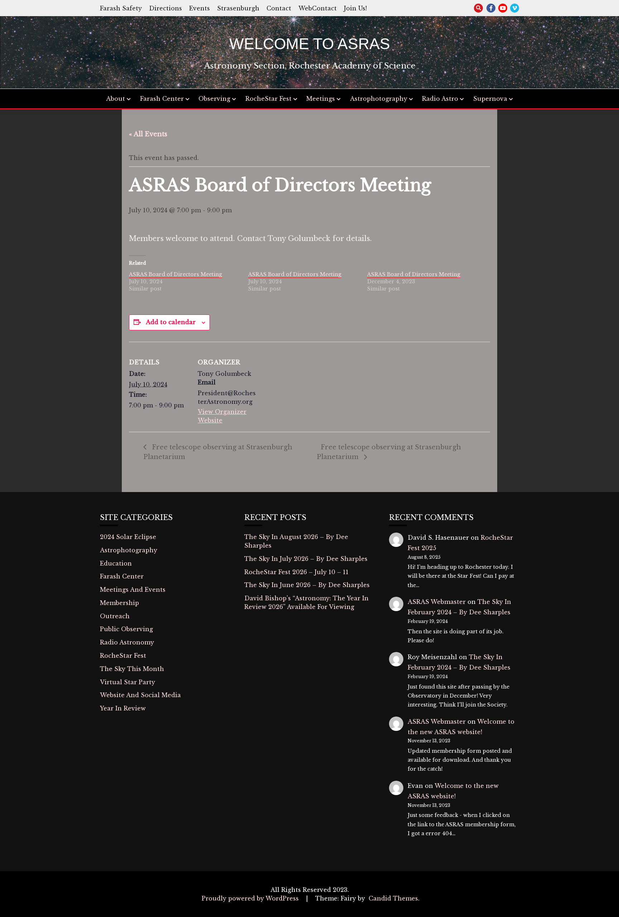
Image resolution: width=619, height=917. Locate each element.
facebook (490, 8)
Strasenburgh (238, 8)
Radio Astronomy (127, 642)
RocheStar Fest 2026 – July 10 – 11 (296, 572)
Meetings (320, 98)
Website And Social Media (140, 695)
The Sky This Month (132, 668)
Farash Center (162, 98)
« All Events (148, 134)
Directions (165, 8)
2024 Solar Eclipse (128, 536)
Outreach (115, 616)
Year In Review (123, 708)
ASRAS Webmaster (437, 601)
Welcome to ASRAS (309, 43)
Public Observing (126, 629)
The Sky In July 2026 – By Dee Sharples (306, 558)
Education (116, 563)
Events (199, 8)
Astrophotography (378, 98)
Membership (119, 602)
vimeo (514, 8)
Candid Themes (393, 898)
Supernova (490, 98)
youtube (502, 8)
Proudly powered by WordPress (251, 898)
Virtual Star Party (127, 682)
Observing (214, 98)
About (115, 98)
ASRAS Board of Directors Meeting (175, 274)
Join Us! (355, 8)
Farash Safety (121, 8)
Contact (279, 8)
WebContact (317, 8)
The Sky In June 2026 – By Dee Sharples (307, 585)
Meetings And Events (132, 589)
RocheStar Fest (268, 98)
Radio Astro (440, 98)
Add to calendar (171, 322)
